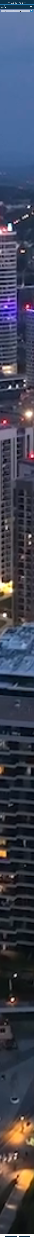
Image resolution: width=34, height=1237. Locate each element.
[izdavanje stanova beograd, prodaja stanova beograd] (17, 6)
